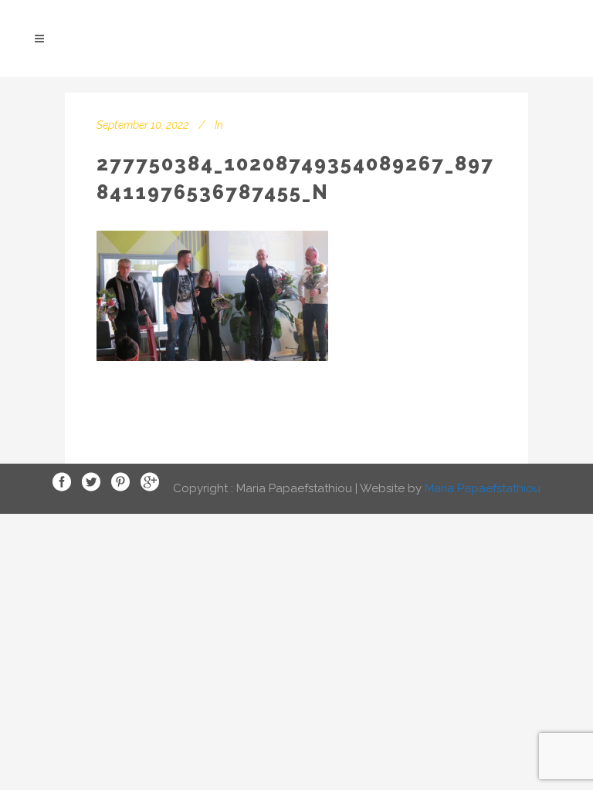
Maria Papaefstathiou (482, 488)
